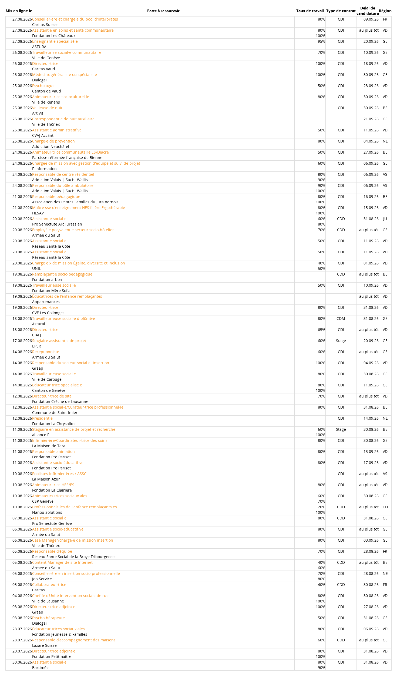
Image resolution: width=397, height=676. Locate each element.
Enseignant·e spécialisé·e (55, 41)
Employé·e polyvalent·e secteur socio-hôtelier (73, 229)
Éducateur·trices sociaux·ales (58, 628)
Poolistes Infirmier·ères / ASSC (59, 473)
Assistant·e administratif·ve (57, 129)
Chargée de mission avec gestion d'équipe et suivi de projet (86, 163)
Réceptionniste (45, 351)
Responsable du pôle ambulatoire (62, 185)
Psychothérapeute (48, 617)
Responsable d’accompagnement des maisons (74, 639)
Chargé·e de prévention (53, 141)
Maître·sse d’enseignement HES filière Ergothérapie (78, 207)
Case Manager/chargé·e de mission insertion (72, 540)
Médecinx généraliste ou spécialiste (64, 74)
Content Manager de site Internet (62, 562)
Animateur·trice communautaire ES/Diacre (70, 152)
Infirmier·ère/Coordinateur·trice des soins (69, 440)
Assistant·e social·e (49, 218)
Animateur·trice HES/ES (53, 484)
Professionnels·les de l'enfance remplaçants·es (74, 506)
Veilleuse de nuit (47, 107)
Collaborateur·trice (49, 584)
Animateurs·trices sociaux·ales (59, 495)
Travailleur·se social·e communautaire (66, 52)
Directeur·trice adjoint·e (53, 606)
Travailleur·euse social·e (54, 285)
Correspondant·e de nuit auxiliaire (63, 118)
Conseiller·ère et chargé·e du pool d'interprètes (75, 19)
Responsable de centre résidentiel (63, 174)
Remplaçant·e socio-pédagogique (62, 274)
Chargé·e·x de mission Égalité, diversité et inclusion (78, 263)
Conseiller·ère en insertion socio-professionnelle (76, 573)
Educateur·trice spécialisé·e (57, 384)
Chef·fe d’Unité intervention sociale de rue (70, 595)
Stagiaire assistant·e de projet (59, 340)
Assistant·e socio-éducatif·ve (57, 462)
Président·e (42, 418)
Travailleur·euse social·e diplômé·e (63, 318)
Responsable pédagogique (56, 196)
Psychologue (43, 85)
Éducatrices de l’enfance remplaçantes (67, 296)
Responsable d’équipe (52, 551)
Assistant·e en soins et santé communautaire (73, 30)
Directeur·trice (45, 63)
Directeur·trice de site (52, 396)
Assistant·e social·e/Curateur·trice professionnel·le (77, 407)
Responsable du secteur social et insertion (70, 362)
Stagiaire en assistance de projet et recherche (73, 429)
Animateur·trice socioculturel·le (60, 96)
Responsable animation (53, 451)
